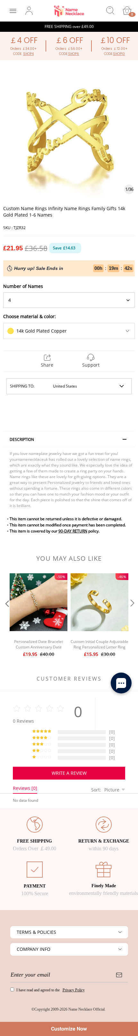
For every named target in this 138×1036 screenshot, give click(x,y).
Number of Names (23, 286)
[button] (6, 615)
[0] (127, 10)
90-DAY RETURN (72, 531)
